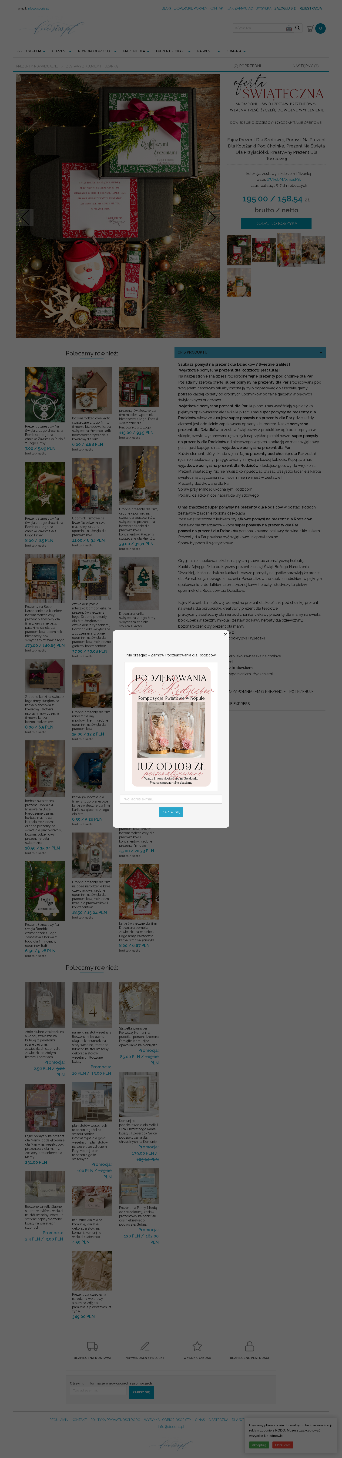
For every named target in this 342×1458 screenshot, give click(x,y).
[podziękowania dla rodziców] (171, 726)
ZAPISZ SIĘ (171, 812)
